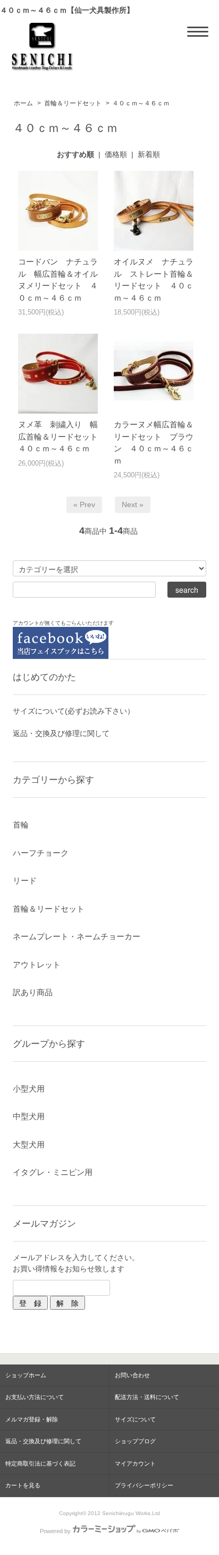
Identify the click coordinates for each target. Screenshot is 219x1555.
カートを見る (22, 1485)
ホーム (23, 103)
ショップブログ (135, 1441)
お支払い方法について (34, 1397)
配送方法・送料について (147, 1397)
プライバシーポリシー (144, 1485)
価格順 (116, 154)
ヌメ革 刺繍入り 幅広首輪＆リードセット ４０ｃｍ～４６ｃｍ (62, 436)
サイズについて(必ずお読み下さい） (73, 711)
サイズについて (135, 1419)
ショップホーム (25, 1375)
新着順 (149, 154)
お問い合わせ (132, 1375)
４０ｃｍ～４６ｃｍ (141, 103)
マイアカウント (135, 1463)
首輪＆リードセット (73, 103)
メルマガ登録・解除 (31, 1419)
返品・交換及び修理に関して (61, 733)
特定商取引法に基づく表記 (40, 1463)
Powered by (55, 1531)
